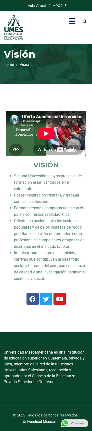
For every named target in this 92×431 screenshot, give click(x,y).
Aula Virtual (37, 6)
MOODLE (59, 6)
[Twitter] (46, 299)
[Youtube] (59, 299)
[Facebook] (32, 299)
